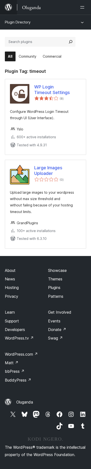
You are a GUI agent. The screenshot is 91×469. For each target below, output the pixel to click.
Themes (55, 279)
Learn (10, 312)
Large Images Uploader (48, 170)
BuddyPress (18, 380)
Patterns (55, 296)
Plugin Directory (18, 22)
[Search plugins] (70, 42)
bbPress (15, 371)
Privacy (11, 296)
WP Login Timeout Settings (52, 89)
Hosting (12, 287)
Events (54, 321)
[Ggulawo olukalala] (83, 7)
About (10, 270)
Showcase (57, 270)
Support (12, 321)
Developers (15, 329)
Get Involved (59, 312)
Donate (57, 329)
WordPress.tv (19, 338)
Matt (11, 362)
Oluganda (24, 402)
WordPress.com (21, 354)
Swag (55, 338)
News (10, 279)
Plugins (54, 287)
